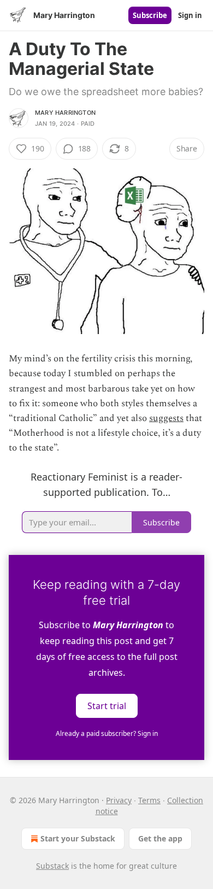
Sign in (190, 15)
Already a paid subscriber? (107, 733)
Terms (149, 800)
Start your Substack (77, 838)
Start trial (106, 706)
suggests (166, 418)
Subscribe (150, 15)
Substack (52, 866)
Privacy (119, 800)
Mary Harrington (65, 112)
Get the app (160, 838)
